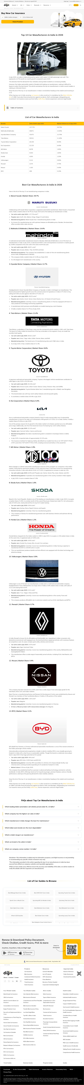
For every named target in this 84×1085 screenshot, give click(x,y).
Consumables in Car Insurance (11, 1005)
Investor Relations (19, 1)
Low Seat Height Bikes (29, 1012)
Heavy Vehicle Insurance (49, 1030)
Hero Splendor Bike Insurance (31, 994)
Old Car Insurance (8, 1038)
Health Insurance (28, 979)
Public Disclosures (68, 974)
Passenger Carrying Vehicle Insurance (50, 1023)
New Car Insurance (8, 1035)
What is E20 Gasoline (17, 915)
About (5, 977)
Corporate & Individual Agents (51, 984)
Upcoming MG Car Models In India (42, 900)
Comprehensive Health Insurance (71, 1052)
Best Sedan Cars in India (41, 915)
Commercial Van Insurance (50, 1012)
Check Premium (18, 22)
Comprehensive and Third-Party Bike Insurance (32, 1001)
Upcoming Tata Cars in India (66, 900)
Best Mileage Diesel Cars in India (17, 893)
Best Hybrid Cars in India (17, 908)
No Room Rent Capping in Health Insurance (71, 1021)
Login (76, 5)
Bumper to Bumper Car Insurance (12, 1045)
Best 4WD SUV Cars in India (41, 893)
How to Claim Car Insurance (10, 1022)
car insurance (35, 95)
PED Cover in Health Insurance (70, 1042)
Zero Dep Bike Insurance (29, 1022)
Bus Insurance (46, 1009)
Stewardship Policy (61, 1069)
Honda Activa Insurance (29, 1018)
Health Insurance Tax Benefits (70, 1046)
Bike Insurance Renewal (29, 997)
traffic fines (41, 99)
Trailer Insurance (47, 1015)
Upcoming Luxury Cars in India (67, 915)
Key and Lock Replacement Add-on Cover (12, 1013)
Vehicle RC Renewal (48, 1005)
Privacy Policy (7, 1072)
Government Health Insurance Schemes (70, 1032)
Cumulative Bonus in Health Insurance (70, 1016)
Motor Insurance (47, 994)
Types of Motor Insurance (49, 997)
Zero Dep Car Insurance (10, 1029)
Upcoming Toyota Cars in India (66, 893)
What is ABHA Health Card (70, 1036)
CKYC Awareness (47, 977)
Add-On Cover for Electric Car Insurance (11, 1001)
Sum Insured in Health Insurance (71, 1007)
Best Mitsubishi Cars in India (66, 908)
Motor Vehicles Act (68, 783)
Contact (11, 977)
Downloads (7, 1069)
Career (17, 977)
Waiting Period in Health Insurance (71, 1049)
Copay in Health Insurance (69, 1003)
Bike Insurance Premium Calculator (32, 1028)
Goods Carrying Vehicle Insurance (51, 1027)
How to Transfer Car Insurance (11, 1026)
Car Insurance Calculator (10, 1032)
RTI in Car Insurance (9, 1048)
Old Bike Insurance (28, 1035)
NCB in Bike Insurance (28, 1041)
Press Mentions (47, 979)
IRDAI (71, 1069)
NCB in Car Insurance (9, 1055)
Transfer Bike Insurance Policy (31, 1009)
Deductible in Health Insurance (70, 994)
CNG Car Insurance (8, 997)
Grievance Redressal (9, 1)
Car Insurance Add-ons (9, 1058)
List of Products (47, 974)
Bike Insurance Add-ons (29, 1044)
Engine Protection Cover (10, 1009)
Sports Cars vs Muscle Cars (17, 900)
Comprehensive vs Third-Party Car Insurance (12, 1018)
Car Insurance (28, 971)
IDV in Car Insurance (9, 1052)
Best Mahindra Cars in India (41, 908)
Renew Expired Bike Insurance (31, 1025)
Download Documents (70, 977)
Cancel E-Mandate (48, 971)
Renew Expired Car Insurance (11, 1042)
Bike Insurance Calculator (29, 1005)
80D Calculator (66, 1039)
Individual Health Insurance (70, 997)
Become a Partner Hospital (50, 982)
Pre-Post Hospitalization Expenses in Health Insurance (72, 1011)
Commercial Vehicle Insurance (32, 977)
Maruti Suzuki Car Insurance (10, 994)
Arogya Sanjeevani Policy (69, 1000)
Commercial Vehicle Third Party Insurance (51, 1034)
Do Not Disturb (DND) (19, 1069)
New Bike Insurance (28, 1031)
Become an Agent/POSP (31, 1)
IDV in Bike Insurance (28, 1038)
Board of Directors (69, 971)
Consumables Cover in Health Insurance (70, 1026)
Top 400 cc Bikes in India (29, 1015)
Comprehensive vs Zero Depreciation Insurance (49, 1001)
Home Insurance (28, 984)
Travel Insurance (28, 982)
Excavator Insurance (48, 1018)
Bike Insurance (28, 974)
